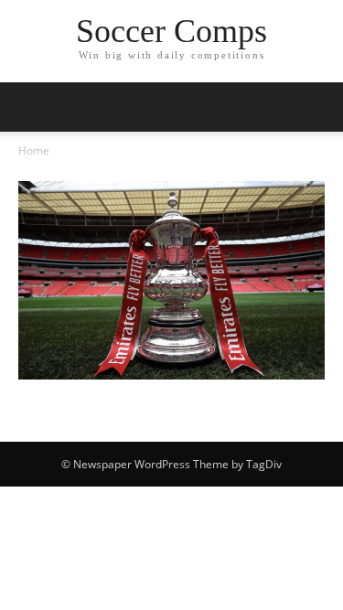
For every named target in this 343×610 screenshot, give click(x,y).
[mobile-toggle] (31, 107)
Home (33, 150)
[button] (317, 107)
